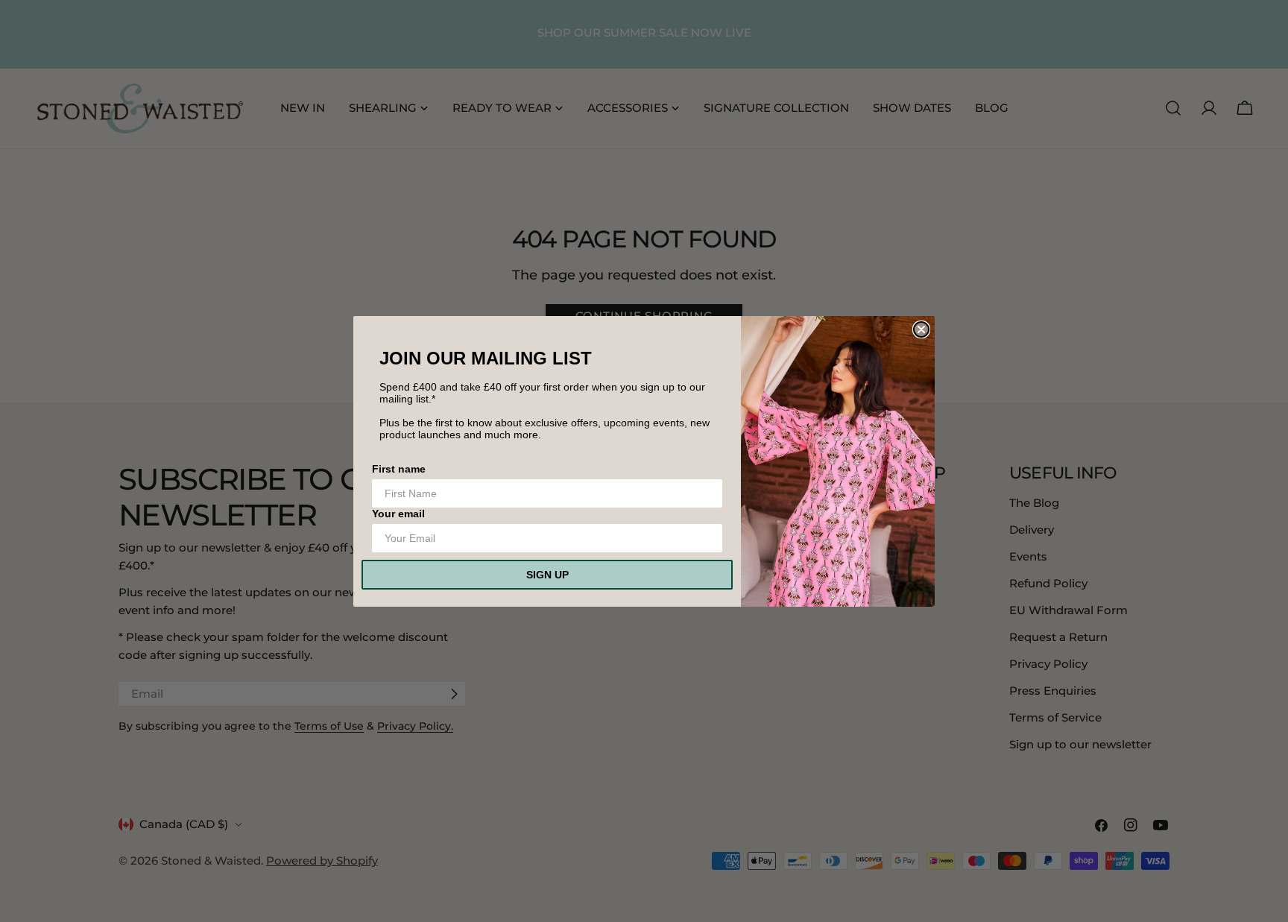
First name (399, 469)
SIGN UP (547, 575)
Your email (398, 514)
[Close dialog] (921, 329)
